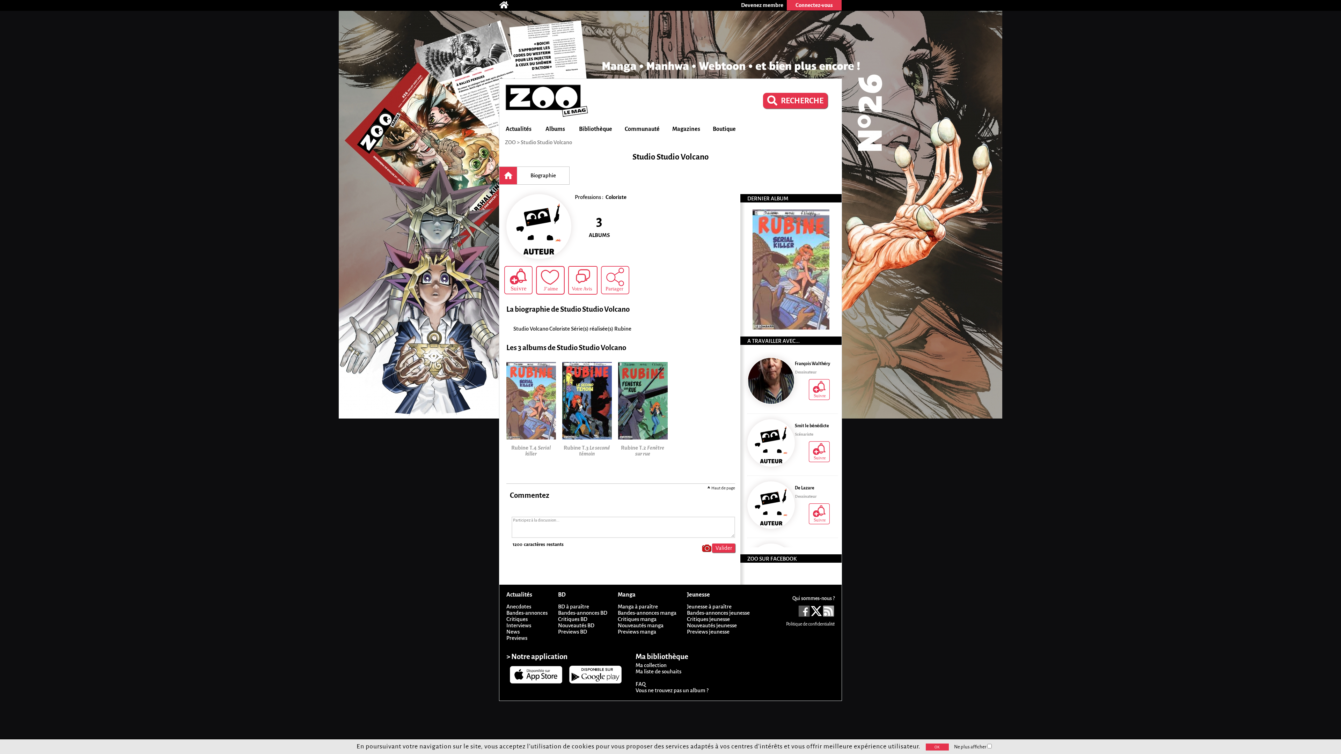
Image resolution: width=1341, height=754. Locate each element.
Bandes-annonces (527, 613)
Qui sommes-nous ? (813, 598)
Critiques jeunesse (708, 619)
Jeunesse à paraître (709, 606)
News (513, 632)
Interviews (518, 625)
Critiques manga (637, 619)
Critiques (517, 619)
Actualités (519, 129)
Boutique (724, 129)
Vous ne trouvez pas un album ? (672, 690)
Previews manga (637, 632)
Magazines (686, 129)
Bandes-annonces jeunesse (718, 613)
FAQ (641, 684)
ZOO (510, 142)
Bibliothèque (595, 129)
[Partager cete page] (615, 280)
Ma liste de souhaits (658, 671)
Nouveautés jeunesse (712, 625)
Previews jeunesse (708, 632)
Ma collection (651, 665)
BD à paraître (573, 606)
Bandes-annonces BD (582, 613)
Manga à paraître (638, 606)
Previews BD (572, 632)
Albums (555, 129)
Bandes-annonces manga (647, 613)
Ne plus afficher (970, 746)
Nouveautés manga (641, 625)
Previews (516, 638)
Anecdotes (518, 606)
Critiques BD (572, 619)
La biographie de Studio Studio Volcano (568, 309)
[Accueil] (507, 5)
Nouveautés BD (576, 625)
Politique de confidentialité (810, 624)
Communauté (642, 129)
